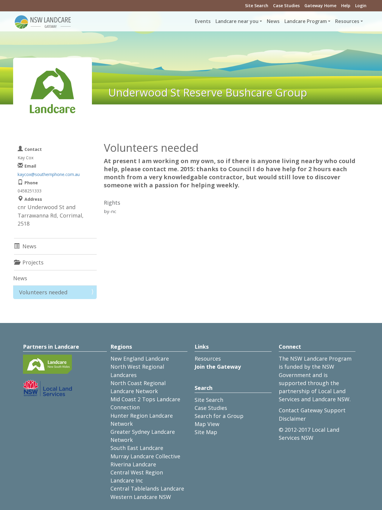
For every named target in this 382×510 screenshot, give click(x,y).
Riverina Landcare (133, 464)
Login (360, 5)
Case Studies (286, 5)
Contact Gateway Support (312, 410)
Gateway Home (320, 5)
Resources (208, 358)
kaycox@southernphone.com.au (49, 174)
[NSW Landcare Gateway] (43, 21)
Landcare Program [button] (305, 21)
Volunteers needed (43, 292)
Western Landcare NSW (140, 496)
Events (203, 21)
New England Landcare (139, 358)
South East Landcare (136, 447)
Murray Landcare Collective (145, 456)
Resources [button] (347, 21)
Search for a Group (219, 415)
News (273, 21)
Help (345, 5)
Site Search (256, 5)
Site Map (206, 432)
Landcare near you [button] (236, 21)
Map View (207, 424)
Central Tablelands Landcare (147, 488)
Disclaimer (292, 418)
